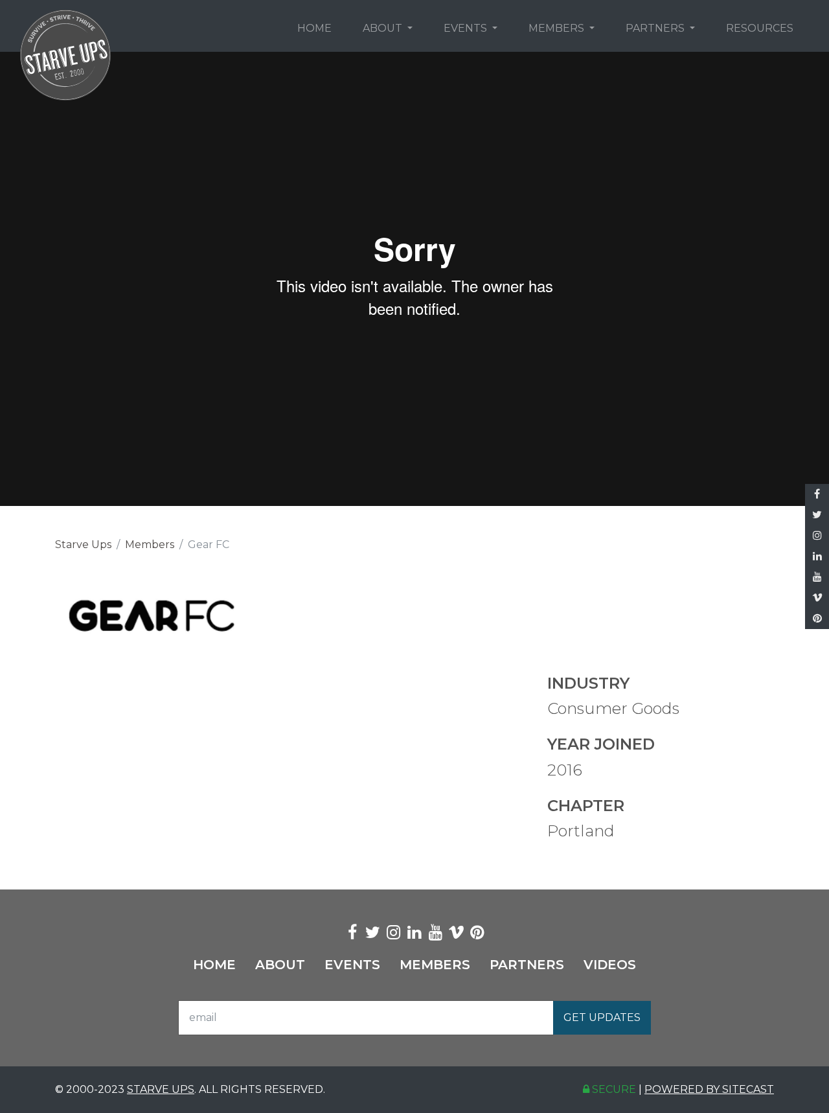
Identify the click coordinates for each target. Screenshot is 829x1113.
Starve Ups (83, 544)
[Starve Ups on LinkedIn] (817, 556)
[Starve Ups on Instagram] (817, 535)
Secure (612, 1089)
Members (557, 28)
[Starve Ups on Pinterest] (817, 618)
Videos (610, 964)
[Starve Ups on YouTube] (817, 577)
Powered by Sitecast (709, 1089)
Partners (656, 28)
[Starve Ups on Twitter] (817, 515)
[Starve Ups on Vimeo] (817, 598)
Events (467, 28)
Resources (759, 28)
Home (314, 28)
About (384, 28)
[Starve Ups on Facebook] (817, 494)
